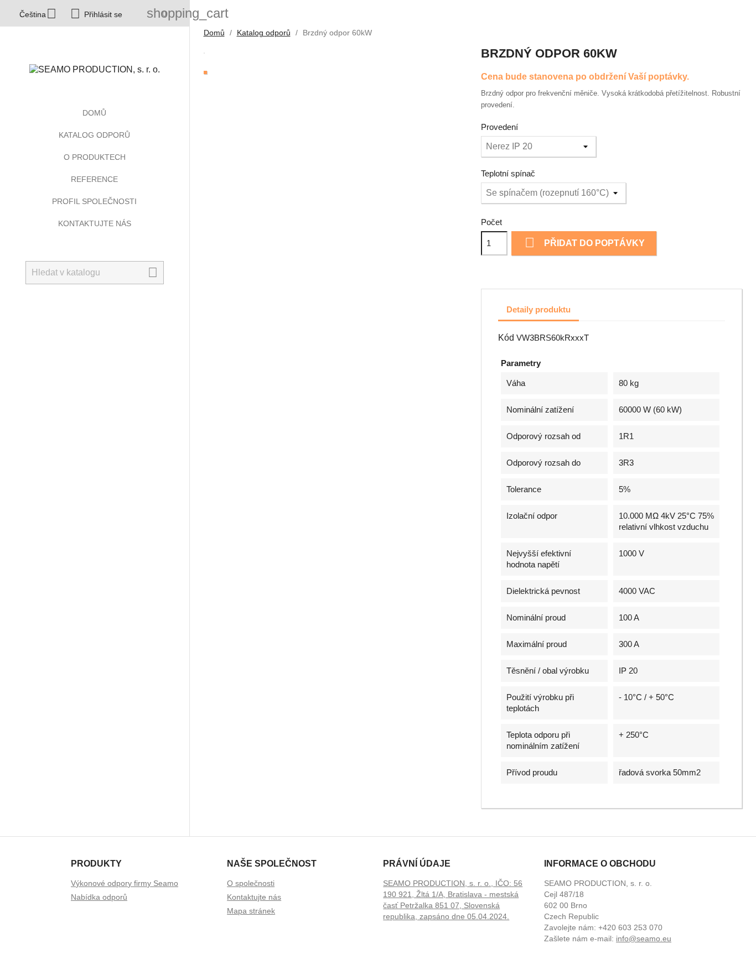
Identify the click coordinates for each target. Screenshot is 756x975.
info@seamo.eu (643, 938)
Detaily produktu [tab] (538, 309)
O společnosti (251, 883)
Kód (506, 337)
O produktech (95, 157)
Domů (94, 112)
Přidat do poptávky (585, 242)
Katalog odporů (94, 135)
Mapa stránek (251, 910)
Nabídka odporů (99, 897)
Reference (94, 179)
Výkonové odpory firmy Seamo (124, 883)
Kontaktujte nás (94, 223)
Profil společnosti (94, 201)
